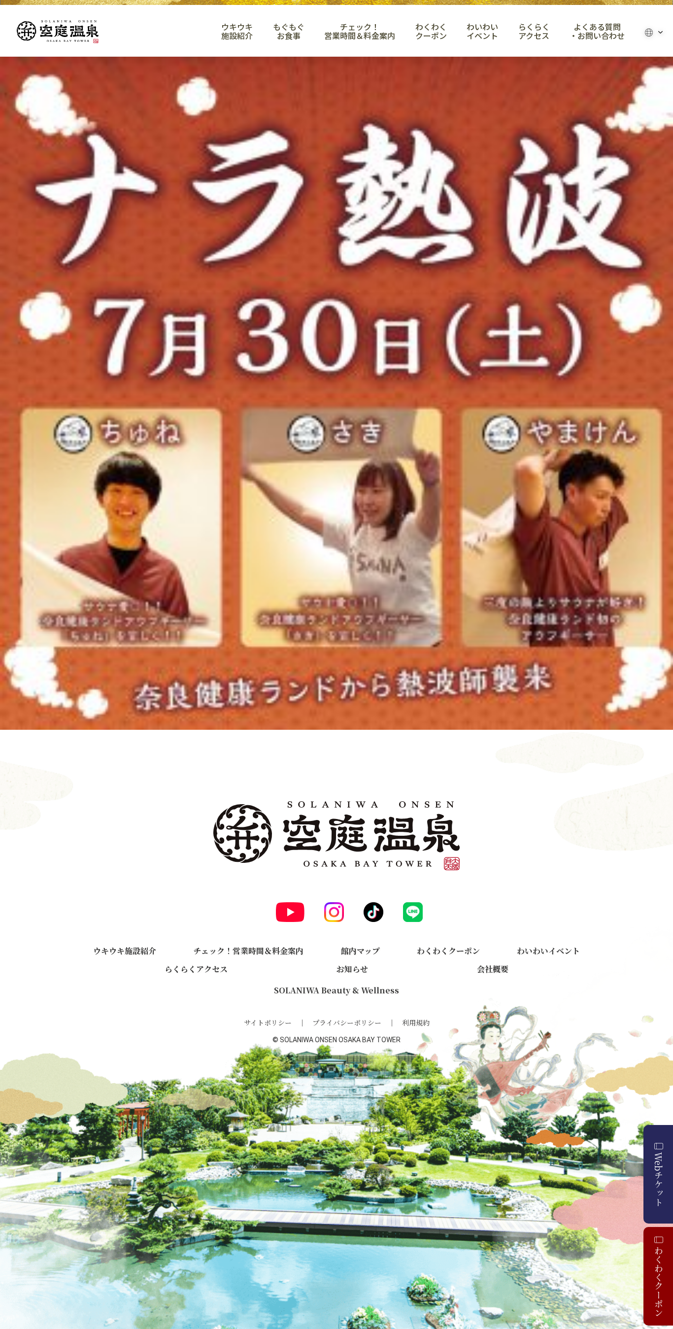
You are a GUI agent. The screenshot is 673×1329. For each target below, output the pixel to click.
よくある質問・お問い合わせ (597, 31)
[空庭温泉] (58, 31)
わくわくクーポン (431, 31)
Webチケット (658, 1179)
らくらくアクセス (534, 31)
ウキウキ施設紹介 (237, 31)
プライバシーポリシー (346, 1022)
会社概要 (492, 969)
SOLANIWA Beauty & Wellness (336, 990)
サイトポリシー (268, 1022)
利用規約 (416, 1022)
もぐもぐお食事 (288, 31)
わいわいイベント (482, 31)
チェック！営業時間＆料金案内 (359, 31)
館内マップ (360, 950)
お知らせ (352, 969)
